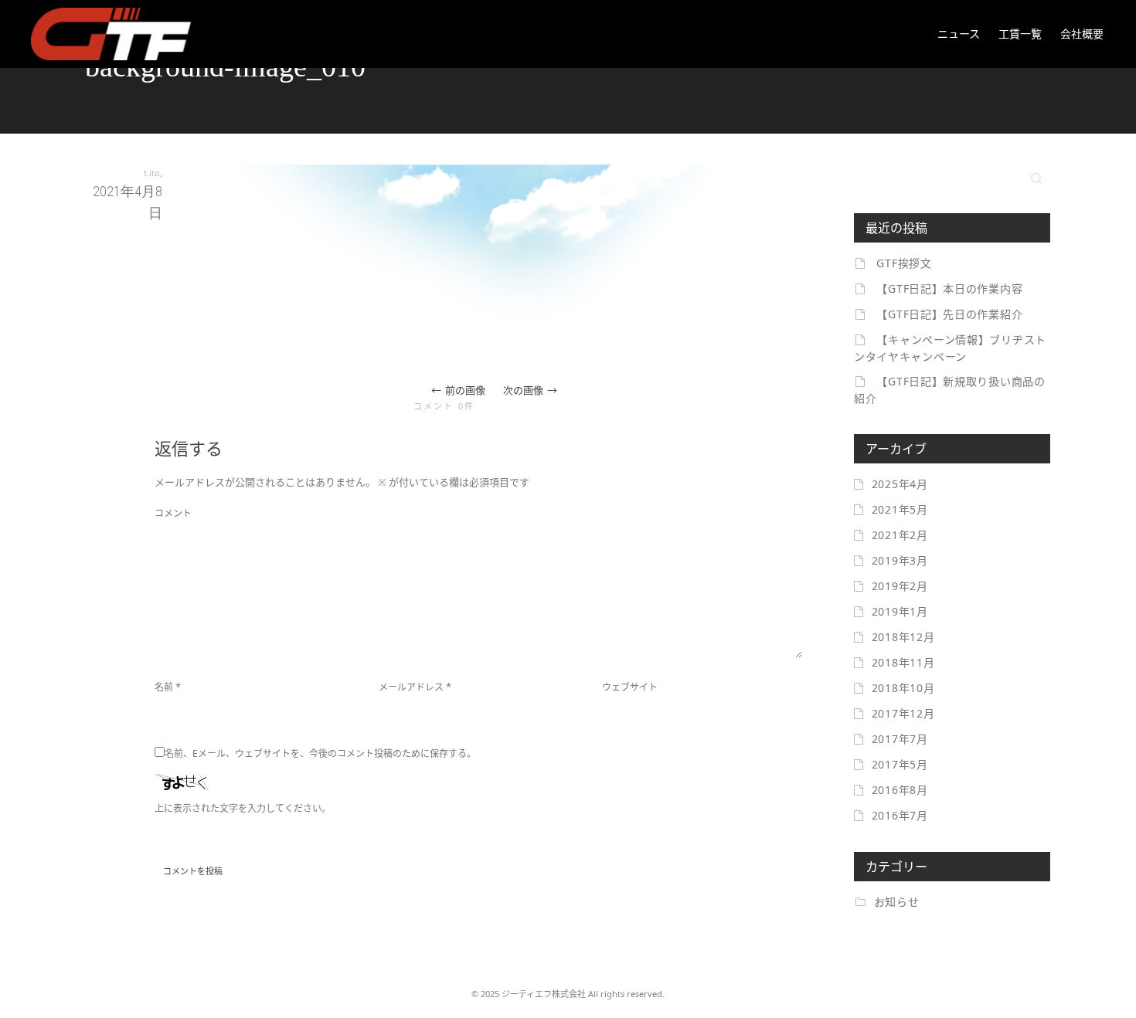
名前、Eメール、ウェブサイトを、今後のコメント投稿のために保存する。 (320, 753)
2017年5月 (900, 764)
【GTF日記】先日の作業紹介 (949, 314)
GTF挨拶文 (903, 263)
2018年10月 (903, 687)
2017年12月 (903, 713)
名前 (164, 687)
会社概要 (1082, 33)
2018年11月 (903, 662)
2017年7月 (900, 738)
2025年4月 (900, 484)
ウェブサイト (630, 687)
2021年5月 (900, 509)
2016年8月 (900, 789)
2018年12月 (903, 636)
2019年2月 (900, 586)
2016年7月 (900, 815)
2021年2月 (900, 535)
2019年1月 (900, 611)
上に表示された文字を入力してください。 (243, 808)
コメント (173, 513)
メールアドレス (411, 687)
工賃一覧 (1020, 33)
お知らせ (897, 901)
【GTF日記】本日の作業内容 (949, 288)
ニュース (958, 33)
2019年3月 (900, 560)
